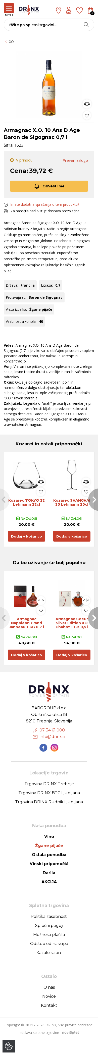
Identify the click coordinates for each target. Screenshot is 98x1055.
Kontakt (49, 1005)
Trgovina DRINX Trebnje (49, 783)
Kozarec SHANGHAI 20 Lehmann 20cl (71, 502)
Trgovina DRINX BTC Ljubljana (49, 792)
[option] (49, 84)
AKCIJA (49, 881)
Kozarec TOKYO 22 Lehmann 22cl (26, 502)
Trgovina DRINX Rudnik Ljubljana (49, 802)
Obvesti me (53, 186)
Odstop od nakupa (49, 943)
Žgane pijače (49, 845)
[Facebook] (43, 748)
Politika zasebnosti (49, 916)
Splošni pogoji (49, 925)
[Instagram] (55, 748)
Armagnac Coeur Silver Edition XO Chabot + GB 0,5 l (72, 623)
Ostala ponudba (49, 854)
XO (11, 41)
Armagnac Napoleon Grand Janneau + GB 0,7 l (26, 623)
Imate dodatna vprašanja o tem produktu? (44, 204)
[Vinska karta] (79, 10)
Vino (49, 836)
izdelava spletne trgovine (39, 1032)
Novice (49, 996)
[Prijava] (68, 10)
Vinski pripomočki (49, 863)
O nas (49, 987)
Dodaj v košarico (26, 536)
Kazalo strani (49, 952)
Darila (49, 872)
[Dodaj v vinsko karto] (87, 115)
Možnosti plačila (49, 934)
